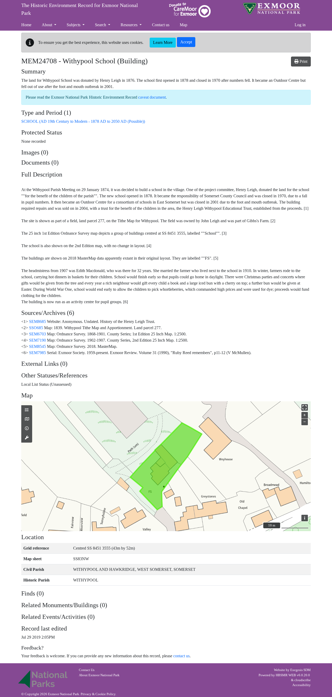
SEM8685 (37, 321)
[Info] (27, 428)
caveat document (152, 97)
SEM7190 (37, 340)
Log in (300, 25)
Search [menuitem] (101, 25)
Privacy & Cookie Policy (98, 694)
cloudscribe (302, 680)
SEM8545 (37, 346)
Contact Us (86, 670)
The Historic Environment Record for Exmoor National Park (79, 9)
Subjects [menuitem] (74, 25)
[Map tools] (27, 438)
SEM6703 (37, 334)
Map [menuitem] (183, 25)
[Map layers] (27, 410)
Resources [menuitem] (130, 25)
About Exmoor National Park (99, 675)
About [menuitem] (47, 25)
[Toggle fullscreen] (304, 407)
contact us (181, 656)
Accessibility (301, 685)
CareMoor (190, 10)
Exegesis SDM (300, 670)
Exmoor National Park (271, 8)
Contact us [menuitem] (160, 25)
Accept (186, 42)
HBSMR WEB (286, 675)
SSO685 (36, 328)
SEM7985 (37, 352)
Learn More (162, 42)
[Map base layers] (27, 419)
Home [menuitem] (26, 25)
